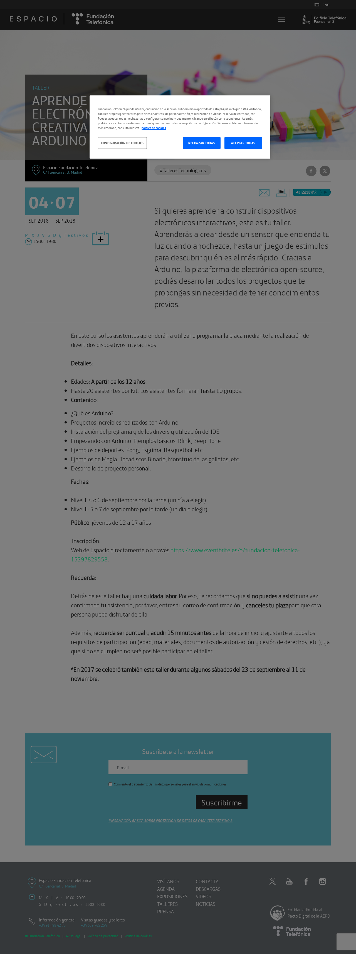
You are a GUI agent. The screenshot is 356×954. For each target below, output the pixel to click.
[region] (180, 127)
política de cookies (154, 127)
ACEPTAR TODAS (243, 142)
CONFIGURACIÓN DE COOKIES (122, 142)
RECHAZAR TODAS (201, 142)
